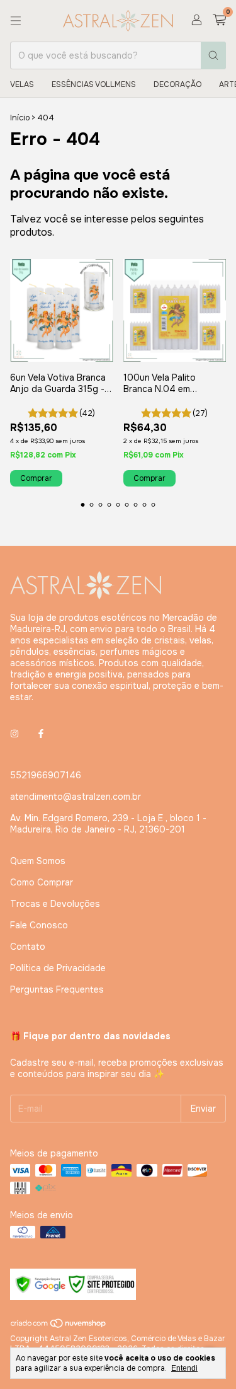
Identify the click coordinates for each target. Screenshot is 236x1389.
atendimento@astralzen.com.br (75, 796)
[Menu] (15, 20)
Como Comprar (41, 882)
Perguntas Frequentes (57, 989)
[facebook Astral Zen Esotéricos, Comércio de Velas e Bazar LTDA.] (41, 733)
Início (20, 118)
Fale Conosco (39, 925)
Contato (27, 946)
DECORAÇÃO (177, 84)
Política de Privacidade (58, 968)
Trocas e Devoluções (55, 903)
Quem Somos (37, 861)
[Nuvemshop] (59, 1327)
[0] (219, 20)
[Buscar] (213, 55)
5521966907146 (45, 775)
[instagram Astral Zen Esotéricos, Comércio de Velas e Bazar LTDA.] (14, 733)
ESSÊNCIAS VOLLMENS (94, 84)
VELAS (22, 84)
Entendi (184, 1368)
